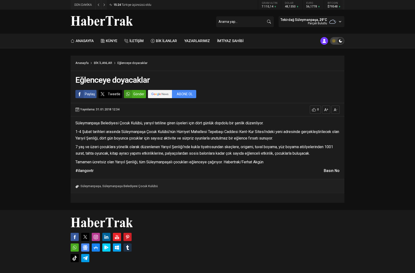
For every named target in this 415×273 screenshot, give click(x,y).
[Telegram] (85, 258)
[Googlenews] (85, 247)
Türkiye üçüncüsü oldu (132, 4)
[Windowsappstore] (117, 247)
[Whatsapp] (75, 247)
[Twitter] (85, 237)
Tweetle (114, 94)
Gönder (138, 94)
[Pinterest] (127, 237)
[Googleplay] (106, 247)
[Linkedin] (106, 237)
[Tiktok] (75, 258)
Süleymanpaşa (90, 186)
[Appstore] (96, 247)
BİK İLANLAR (103, 63)
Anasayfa (82, 63)
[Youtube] (117, 237)
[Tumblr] (127, 247)
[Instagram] (96, 237)
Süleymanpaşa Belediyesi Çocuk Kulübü (130, 186)
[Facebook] (75, 237)
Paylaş (90, 94)
